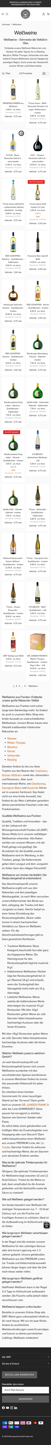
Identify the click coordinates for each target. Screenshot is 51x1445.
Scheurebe (13, 755)
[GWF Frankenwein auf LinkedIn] (15, 1407)
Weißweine (17, 24)
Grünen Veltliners (12, 775)
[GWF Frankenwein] (25, 14)
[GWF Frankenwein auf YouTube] (7, 1407)
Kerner (11, 751)
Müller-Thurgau (16, 742)
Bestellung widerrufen (19, 1375)
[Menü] (2, 14)
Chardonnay (38, 783)
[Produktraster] (43, 73)
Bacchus (12, 746)
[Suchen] (8, 14)
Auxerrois (32, 787)
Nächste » (33, 686)
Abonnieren (25, 1399)
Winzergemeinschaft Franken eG (20, 1436)
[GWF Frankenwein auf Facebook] (3, 1407)
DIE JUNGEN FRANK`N (35, 1104)
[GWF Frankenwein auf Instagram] (11, 1407)
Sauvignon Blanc (11, 787)
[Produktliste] (47, 73)
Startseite (6, 24)
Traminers (41, 770)
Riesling (12, 759)
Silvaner (12, 738)
